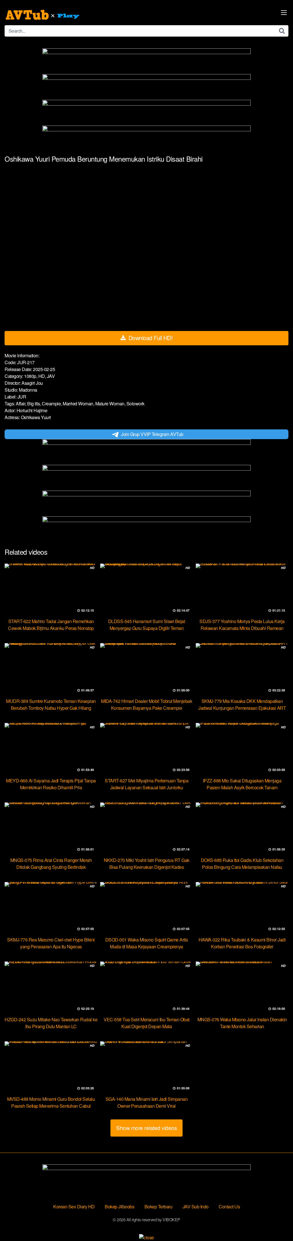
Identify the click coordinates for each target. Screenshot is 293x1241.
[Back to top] (277, 1223)
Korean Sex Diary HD (74, 1206)
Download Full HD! (150, 338)
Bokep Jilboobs (119, 1206)
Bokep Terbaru (158, 1206)
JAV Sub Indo (196, 1206)
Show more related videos (146, 1127)
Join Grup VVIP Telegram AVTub (152, 434)
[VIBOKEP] (43, 15)
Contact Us (229, 1206)
